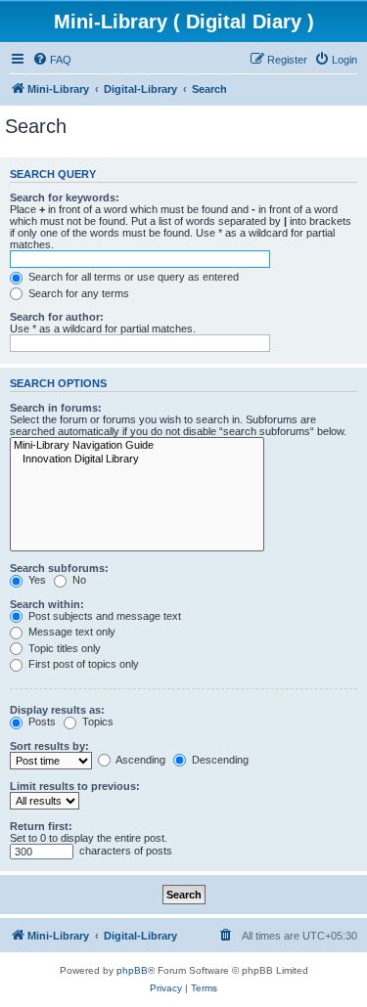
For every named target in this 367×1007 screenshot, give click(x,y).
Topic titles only (63, 648)
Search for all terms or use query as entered (132, 277)
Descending (219, 760)
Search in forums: (56, 408)
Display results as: (57, 710)
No (77, 580)
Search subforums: (59, 568)
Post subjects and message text (103, 616)
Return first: (41, 826)
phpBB (132, 970)
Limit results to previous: (75, 786)
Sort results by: (49, 746)
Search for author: (57, 317)
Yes (35, 580)
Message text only (70, 631)
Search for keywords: (64, 197)
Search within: (47, 604)
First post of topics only (82, 664)
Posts (40, 721)
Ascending (139, 760)
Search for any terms (77, 293)
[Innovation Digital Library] (137, 459)
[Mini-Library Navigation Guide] (137, 446)
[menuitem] (51, 59)
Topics (96, 721)
